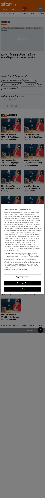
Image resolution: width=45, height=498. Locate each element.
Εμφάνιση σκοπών (22, 277)
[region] (22, 249)
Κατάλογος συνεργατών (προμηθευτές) (15, 269)
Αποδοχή (23, 289)
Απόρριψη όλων (22, 283)
